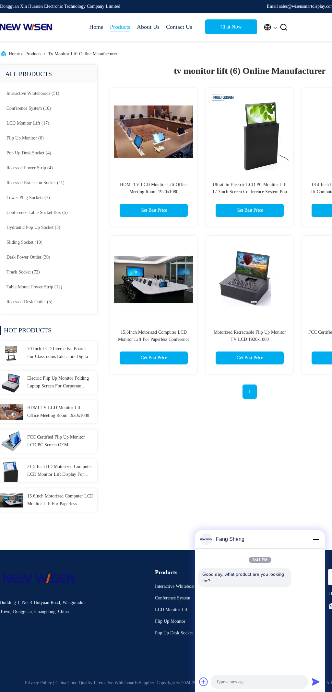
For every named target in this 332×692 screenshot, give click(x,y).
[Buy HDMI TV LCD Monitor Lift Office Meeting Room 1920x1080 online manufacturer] (153, 131)
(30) (28, 257)
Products (120, 27)
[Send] (316, 682)
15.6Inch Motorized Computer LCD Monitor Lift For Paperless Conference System (60, 501)
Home (96, 27)
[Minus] (316, 539)
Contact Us (179, 27)
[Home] (26, 27)
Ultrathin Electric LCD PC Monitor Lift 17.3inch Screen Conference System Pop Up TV (249, 191)
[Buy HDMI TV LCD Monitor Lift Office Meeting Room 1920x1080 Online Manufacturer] (11, 411)
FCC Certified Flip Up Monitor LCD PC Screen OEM (56, 441)
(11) (35, 182)
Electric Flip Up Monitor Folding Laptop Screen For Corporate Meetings (58, 383)
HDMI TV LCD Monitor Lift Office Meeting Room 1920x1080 (58, 411)
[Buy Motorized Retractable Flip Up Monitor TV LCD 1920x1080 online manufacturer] (249, 279)
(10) (28, 108)
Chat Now (231, 26)
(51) (32, 93)
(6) (25, 138)
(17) (27, 123)
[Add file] (203, 682)
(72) (23, 272)
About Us (148, 27)
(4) (28, 153)
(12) (34, 287)
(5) (37, 212)
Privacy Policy (38, 682)
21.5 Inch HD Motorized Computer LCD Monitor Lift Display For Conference (59, 471)
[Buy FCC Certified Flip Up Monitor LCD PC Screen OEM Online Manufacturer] (11, 441)
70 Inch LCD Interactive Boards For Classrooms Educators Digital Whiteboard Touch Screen (58, 353)
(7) (28, 197)
